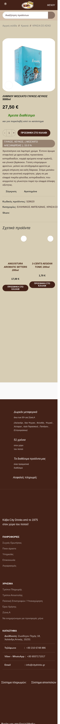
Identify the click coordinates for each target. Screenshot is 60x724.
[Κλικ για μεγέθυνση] (8, 85)
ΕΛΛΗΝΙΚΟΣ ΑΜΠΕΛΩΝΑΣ (31, 207)
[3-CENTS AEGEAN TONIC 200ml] (42, 247)
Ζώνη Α (6, 612)
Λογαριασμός (9, 565)
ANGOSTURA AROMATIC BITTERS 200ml (15, 266)
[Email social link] (16, 213)
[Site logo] (27, 5)
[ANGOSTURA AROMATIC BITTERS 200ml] (15, 247)
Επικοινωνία (8, 560)
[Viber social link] (20, 213)
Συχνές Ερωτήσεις (12, 542)
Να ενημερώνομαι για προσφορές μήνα (22, 618)
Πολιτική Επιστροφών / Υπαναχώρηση (22, 601)
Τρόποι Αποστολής (12, 595)
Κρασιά (24, 25)
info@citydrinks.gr (35, 664)
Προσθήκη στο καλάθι (34, 133)
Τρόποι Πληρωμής (12, 589)
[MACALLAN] (15, 390)
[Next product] (12, 33)
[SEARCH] (51, 15)
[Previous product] (4, 33)
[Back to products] (8, 33)
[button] (15, 288)
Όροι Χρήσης (9, 606)
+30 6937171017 (36, 656)
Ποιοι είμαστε (9, 548)
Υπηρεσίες (8, 554)
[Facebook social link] (12, 213)
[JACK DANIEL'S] (42, 390)
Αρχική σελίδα (9, 25)
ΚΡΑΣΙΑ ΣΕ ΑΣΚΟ (41, 25)
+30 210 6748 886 (36, 647)
